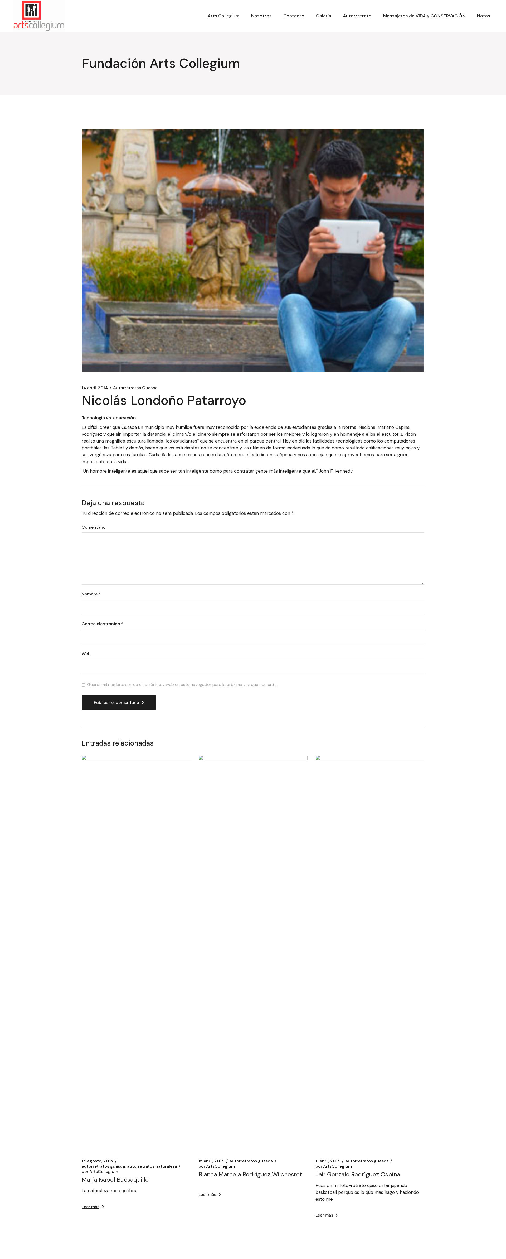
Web (86, 653)
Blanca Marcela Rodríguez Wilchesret (250, 1174)
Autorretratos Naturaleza (152, 1166)
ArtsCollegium (100, 1171)
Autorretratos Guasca (135, 388)
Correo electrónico (102, 624)
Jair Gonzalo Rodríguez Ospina (357, 1174)
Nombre (91, 594)
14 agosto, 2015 (97, 1161)
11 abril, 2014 (327, 1161)
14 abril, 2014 (95, 388)
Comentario (94, 527)
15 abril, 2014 (211, 1161)
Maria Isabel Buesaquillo (115, 1180)
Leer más (90, 1206)
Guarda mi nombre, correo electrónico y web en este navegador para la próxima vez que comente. (182, 684)
